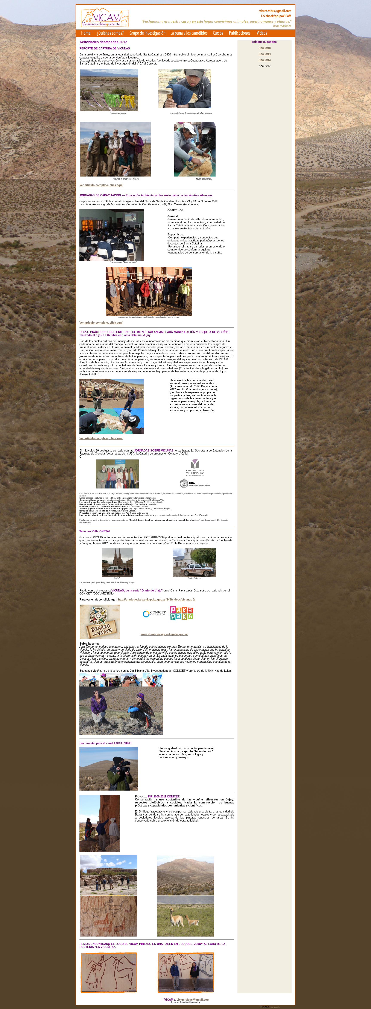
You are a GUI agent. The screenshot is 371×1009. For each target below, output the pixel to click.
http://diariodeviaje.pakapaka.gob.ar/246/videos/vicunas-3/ (156, 599)
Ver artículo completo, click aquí (101, 185)
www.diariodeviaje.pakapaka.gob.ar (164, 634)
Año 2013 (264, 59)
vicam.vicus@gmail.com (193, 999)
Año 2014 (264, 53)
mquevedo (275, 1007)
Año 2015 (264, 47)
